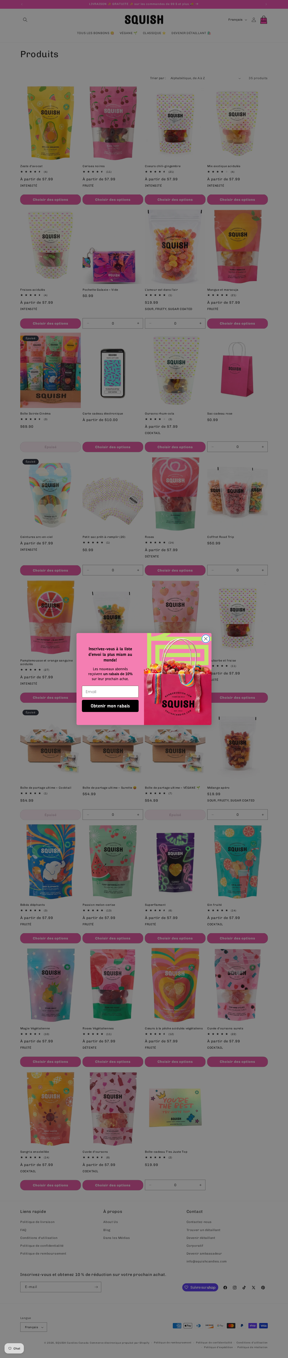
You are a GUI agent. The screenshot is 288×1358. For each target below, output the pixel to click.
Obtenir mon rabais (110, 706)
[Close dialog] (206, 639)
